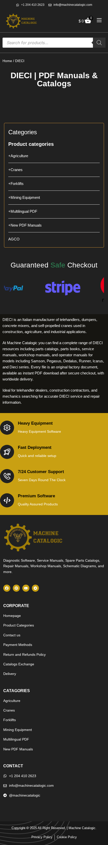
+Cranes (15, 170)
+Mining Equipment (24, 197)
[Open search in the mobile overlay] (54, 43)
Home (7, 61)
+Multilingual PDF (22, 211)
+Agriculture (18, 156)
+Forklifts (16, 183)
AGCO (14, 239)
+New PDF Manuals (25, 225)
